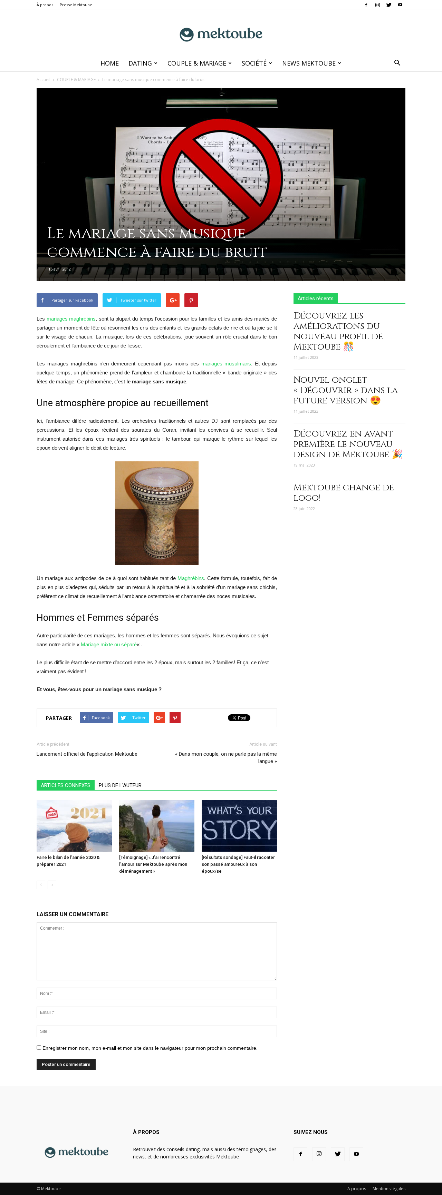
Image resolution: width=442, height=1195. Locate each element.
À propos (45, 4)
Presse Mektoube (76, 4)
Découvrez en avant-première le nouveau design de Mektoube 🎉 (348, 444)
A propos (356, 1189)
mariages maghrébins (71, 319)
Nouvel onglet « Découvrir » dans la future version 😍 (346, 390)
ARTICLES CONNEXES (65, 785)
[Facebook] (366, 5)
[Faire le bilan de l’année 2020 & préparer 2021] (74, 826)
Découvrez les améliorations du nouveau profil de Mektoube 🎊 (338, 331)
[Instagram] (377, 5)
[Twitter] (389, 5)
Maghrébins (190, 578)
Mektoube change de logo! (344, 493)
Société (254, 63)
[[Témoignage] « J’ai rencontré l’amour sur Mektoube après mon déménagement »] (156, 826)
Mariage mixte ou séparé (109, 644)
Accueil (43, 79)
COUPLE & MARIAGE (76, 79)
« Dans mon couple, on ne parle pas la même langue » (226, 757)
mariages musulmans (226, 363)
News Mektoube (309, 63)
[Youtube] (400, 5)
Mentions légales (389, 1189)
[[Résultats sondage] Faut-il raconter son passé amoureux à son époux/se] (239, 826)
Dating (140, 63)
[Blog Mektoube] (221, 33)
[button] (397, 63)
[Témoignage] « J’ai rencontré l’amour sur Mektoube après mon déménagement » (153, 864)
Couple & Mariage (196, 63)
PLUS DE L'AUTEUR (120, 785)
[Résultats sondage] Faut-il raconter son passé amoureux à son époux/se (238, 864)
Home (109, 63)
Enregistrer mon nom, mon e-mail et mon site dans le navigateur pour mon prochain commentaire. (150, 1048)
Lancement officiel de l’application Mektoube (87, 754)
